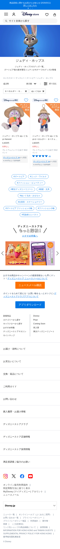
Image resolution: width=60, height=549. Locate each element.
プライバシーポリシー (32, 518)
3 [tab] (33, 8)
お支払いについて (12, 361)
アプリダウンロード (30, 304)
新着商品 (7, 316)
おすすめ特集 (9, 328)
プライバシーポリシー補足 (14, 521)
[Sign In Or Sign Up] (13, 14)
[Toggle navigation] (6, 14)
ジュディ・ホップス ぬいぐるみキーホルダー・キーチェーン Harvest (45, 138)
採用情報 (44, 527)
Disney (36, 316)
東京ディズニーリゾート (43, 331)
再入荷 (36, 328)
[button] (2, 253)
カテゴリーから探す (11, 320)
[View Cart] (54, 15)
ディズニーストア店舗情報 (16, 436)
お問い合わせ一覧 (11, 518)
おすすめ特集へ (30, 236)
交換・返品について (13, 374)
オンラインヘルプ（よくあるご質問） (35, 514)
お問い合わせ (10, 399)
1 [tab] (29, 8)
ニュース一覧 (9, 514)
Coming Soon (39, 324)
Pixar (35, 320)
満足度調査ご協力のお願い (16, 461)
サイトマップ (9, 335)
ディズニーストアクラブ (15, 424)
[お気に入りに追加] (26, 100)
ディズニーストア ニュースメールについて (27, 278)
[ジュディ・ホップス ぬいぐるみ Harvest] (15, 118)
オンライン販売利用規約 (15, 485)
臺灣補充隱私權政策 (11, 537)
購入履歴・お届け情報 (14, 411)
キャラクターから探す (12, 324)
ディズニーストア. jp (11, 157)
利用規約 (34, 521)
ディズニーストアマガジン (14, 331)
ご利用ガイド (10, 386)
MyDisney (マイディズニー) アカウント (23, 491)
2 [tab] (31, 8)
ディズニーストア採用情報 (16, 449)
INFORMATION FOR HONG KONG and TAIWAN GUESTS (28, 530)
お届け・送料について (14, 349)
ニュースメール (11, 495)
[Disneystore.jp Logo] (30, 14)
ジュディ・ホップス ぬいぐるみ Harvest (15, 137)
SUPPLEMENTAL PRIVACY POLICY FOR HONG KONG (27, 533)
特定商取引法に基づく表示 (16, 488)
